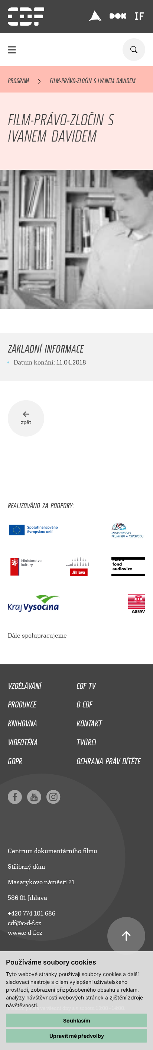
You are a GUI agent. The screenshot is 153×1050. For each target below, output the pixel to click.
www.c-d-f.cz (25, 932)
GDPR (15, 759)
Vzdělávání (24, 684)
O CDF (84, 702)
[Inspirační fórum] (139, 16)
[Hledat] (134, 49)
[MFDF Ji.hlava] (95, 16)
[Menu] (12, 49)
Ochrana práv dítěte (108, 759)
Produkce (22, 702)
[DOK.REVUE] (118, 16)
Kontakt (89, 721)
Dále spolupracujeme (37, 635)
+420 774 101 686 (31, 913)
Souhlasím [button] (76, 1020)
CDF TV (85, 684)
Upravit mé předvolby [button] (76, 1036)
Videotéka (23, 740)
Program (18, 79)
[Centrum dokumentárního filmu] (26, 16)
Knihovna (22, 721)
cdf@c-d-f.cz (24, 923)
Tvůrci (86, 740)
